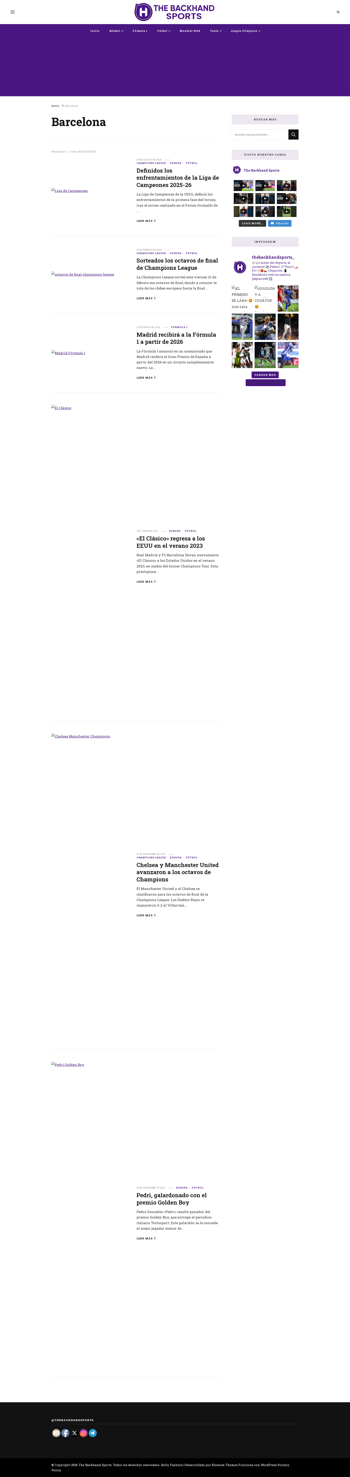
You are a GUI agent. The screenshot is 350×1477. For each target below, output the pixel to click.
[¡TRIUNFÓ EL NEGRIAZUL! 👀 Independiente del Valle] (265, 327)
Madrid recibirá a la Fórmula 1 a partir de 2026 (176, 338)
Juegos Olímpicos (244, 30)
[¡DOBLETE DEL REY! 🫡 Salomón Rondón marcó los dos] (288, 355)
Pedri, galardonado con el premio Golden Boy (172, 1198)
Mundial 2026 (190, 30)
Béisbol (114, 30)
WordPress (269, 1465)
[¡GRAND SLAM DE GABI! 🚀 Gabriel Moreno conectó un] (288, 327)
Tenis (214, 30)
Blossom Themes (225, 1465)
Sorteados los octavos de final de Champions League (177, 263)
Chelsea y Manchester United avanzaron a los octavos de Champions (178, 872)
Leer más (145, 221)
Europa (175, 162)
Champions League (151, 162)
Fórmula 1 (140, 30)
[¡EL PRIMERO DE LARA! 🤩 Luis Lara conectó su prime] (242, 298)
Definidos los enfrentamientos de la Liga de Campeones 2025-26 (178, 178)
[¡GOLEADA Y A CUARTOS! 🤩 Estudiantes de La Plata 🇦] (265, 298)
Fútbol (162, 30)
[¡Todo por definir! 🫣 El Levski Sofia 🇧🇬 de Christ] (288, 298)
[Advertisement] (175, 68)
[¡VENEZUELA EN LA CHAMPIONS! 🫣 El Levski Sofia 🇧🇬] (265, 355)
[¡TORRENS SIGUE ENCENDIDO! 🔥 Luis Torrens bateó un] (242, 327)
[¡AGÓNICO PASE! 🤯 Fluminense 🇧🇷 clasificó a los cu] (242, 355)
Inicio (95, 30)
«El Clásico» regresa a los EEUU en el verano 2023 (171, 541)
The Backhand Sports (95, 1465)
